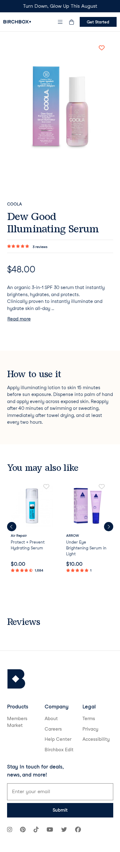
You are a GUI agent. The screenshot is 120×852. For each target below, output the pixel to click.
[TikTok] (36, 830)
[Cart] (72, 21)
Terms (88, 718)
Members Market (17, 722)
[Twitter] (64, 830)
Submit (60, 810)
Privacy (90, 729)
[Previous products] (11, 526)
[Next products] (108, 526)
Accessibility (96, 739)
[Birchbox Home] (17, 21)
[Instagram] (9, 830)
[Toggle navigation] (60, 21)
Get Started (98, 21)
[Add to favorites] (102, 48)
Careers (53, 729)
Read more (19, 319)
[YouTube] (49, 830)
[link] (32, 529)
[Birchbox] (16, 679)
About (51, 718)
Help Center (58, 739)
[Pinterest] (23, 830)
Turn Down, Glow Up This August (60, 6)
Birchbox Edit (59, 749)
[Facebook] (78, 830)
